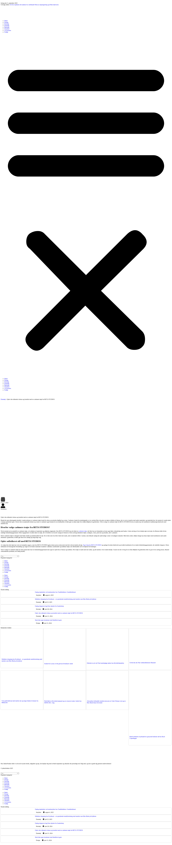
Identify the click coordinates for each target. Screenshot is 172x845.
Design (6, 22)
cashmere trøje (83, 531)
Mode (6, 21)
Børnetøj (6, 27)
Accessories (7, 30)
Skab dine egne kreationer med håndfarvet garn (48, 620)
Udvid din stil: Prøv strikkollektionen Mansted (143, 662)
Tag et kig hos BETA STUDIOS (92, 545)
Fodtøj (6, 32)
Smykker (6, 29)
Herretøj (6, 24)
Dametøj (6, 25)
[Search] (18, 556)
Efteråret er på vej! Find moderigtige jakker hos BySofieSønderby (105, 663)
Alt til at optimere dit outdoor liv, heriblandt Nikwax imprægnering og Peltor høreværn (34, 4)
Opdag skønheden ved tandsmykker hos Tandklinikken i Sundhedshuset (55, 592)
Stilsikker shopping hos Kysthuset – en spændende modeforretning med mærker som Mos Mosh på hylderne (65, 599)
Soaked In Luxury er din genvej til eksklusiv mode (58, 663)
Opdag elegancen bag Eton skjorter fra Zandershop (49, 606)
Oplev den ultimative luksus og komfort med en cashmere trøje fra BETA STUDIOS (59, 613)
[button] (86, 205)
